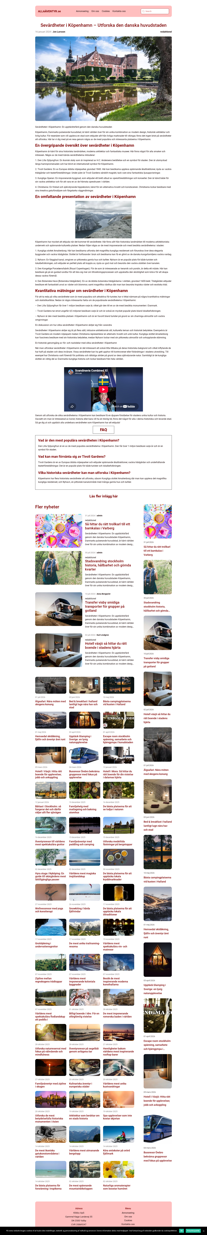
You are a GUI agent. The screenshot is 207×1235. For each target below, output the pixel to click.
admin (99, 515)
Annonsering (82, 11)
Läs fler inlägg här (103, 496)
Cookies (106, 11)
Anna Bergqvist (103, 594)
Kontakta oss (119, 11)
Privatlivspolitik (193, 1231)
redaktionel (166, 31)
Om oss (95, 11)
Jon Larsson (59, 31)
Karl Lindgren (103, 635)
